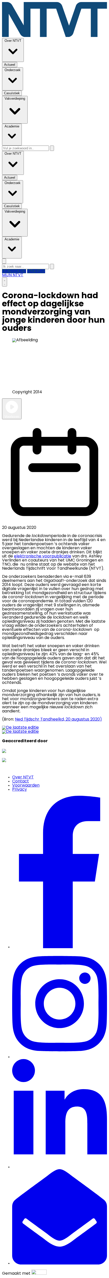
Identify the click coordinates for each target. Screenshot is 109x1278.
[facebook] (59, 947)
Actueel (30, 417)
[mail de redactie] (59, 1263)
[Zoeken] (52, 148)
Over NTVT (23, 777)
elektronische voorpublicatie (42, 556)
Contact (20, 781)
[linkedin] (59, 1167)
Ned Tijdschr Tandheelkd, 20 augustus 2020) (58, 720)
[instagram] (59, 1057)
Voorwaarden (26, 786)
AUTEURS (36, 271)
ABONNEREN (14, 271)
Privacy (19, 790)
